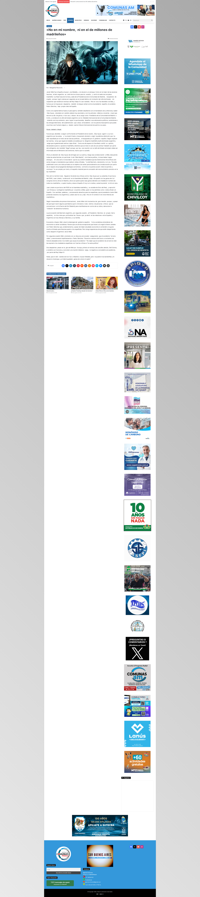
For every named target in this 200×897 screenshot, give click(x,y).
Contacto (112, 20)
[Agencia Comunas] (52, 10)
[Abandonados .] (57, 283)
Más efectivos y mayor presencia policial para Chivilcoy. (84, 1)
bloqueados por (61, 883)
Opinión (70, 20)
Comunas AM (103, 20)
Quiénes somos (56, 20)
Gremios (86, 20)
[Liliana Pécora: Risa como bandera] (107, 283)
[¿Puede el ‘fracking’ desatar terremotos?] (82, 283)
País (65, 20)
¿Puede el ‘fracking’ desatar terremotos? (81, 290)
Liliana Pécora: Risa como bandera (105, 290)
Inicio (48, 20)
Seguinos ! (127, 778)
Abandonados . (50, 290)
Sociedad (94, 20)
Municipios (78, 20)
